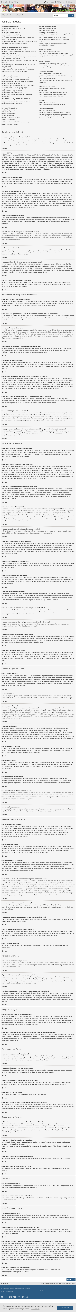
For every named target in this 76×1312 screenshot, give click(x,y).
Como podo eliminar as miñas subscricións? (52, 96)
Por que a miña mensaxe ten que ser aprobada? (15, 102)
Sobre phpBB (12, 1219)
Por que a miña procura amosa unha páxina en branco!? (55, 77)
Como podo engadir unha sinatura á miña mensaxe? (17, 81)
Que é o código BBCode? (8, 110)
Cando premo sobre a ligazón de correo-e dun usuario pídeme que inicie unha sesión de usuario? (17, 70)
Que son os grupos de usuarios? (48, 32)
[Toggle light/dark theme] (56, 2)
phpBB (3, 368)
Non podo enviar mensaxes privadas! (50, 51)
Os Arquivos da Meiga (20, 1288)
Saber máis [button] (35, 1309)
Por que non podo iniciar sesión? (11, 36)
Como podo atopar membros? (48, 78)
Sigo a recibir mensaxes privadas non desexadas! (53, 53)
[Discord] (2, 1297)
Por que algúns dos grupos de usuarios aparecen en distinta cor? (54, 40)
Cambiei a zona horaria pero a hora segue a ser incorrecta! (18, 57)
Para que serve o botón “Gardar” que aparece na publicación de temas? (15, 99)
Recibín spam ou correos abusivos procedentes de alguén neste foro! (56, 56)
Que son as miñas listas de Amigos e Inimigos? (53, 63)
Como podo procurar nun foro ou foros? (51, 73)
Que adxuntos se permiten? (47, 102)
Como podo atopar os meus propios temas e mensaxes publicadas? (55, 81)
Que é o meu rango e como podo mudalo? (14, 68)
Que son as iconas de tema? (9, 124)
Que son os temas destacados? (10, 121)
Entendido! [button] (65, 1308)
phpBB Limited (6, 1217)
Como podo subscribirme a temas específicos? (53, 92)
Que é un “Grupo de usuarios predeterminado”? (53, 43)
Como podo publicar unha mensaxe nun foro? (15, 78)
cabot (11, 1291)
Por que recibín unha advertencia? (11, 92)
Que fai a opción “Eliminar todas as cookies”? (14, 43)
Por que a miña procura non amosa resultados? (53, 75)
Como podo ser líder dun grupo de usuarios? (52, 37)
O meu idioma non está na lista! (10, 58)
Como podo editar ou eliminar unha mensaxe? (15, 79)
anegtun (52, 1290)
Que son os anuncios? (8, 119)
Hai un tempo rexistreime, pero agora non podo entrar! (17, 37)
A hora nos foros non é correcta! (11, 55)
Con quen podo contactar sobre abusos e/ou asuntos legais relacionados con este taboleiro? (55, 115)
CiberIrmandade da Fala (30, 1290)
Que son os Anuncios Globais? (10, 117)
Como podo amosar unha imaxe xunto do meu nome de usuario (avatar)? (18, 65)
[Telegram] (14, 1297)
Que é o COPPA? (6, 30)
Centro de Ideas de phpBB (49, 1231)
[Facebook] (6, 1297)
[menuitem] (15, 2)
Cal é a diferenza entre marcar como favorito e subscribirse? (52, 89)
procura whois (12, 1247)
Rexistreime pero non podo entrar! (11, 34)
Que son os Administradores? (48, 28)
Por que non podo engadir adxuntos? (12, 90)
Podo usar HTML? (6, 111)
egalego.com (42, 1290)
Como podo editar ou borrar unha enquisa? (14, 87)
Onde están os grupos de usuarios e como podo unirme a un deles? (56, 35)
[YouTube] (27, 1297)
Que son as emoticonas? (8, 113)
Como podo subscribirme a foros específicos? (52, 94)
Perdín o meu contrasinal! (9, 39)
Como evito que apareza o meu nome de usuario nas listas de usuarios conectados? (18, 52)
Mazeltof (8, 1291)
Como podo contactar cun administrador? (51, 118)
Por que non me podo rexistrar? (10, 32)
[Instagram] (10, 1297)
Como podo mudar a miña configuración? (13, 49)
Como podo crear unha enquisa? (11, 83)
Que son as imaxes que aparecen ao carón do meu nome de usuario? (19, 61)
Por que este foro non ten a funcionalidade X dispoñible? (56, 112)
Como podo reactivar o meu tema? (11, 103)
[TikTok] (19, 1297)
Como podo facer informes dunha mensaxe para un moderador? (16, 95)
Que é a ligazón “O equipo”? (47, 45)
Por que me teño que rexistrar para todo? (13, 28)
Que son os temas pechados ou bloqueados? (14, 123)
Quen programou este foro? (47, 110)
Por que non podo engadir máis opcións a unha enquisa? (18, 85)
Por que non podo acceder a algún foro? (13, 89)
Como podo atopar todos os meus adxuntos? (52, 104)
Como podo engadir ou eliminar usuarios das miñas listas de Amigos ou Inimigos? (56, 65)
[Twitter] (23, 1297)
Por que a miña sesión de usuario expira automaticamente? (19, 41)
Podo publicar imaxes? (8, 115)
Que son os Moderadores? (46, 30)
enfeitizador (28, 1288)
